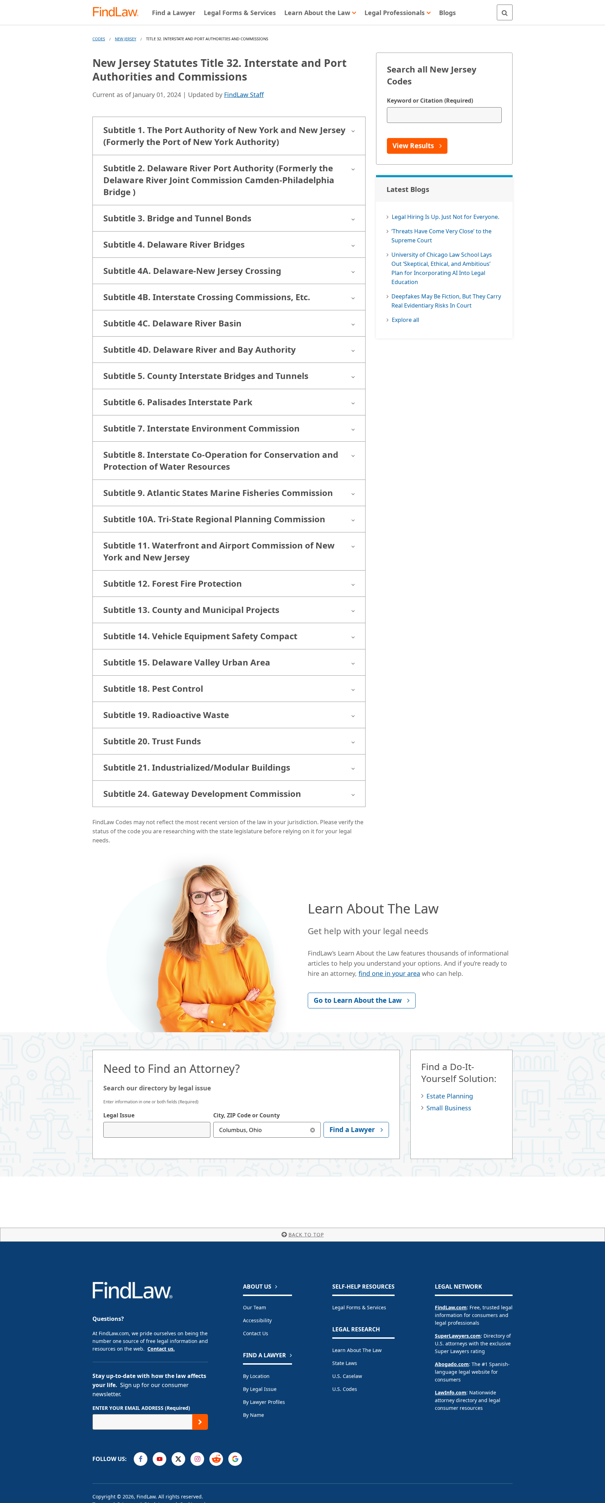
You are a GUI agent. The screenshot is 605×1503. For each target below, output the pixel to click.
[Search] (505, 12)
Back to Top (306, 1234)
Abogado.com (452, 1364)
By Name (253, 1415)
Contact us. (161, 1348)
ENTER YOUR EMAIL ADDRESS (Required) (141, 1408)
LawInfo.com (450, 1392)
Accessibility (257, 1320)
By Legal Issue (260, 1389)
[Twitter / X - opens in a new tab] (178, 1459)
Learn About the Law (357, 1350)
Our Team (254, 1307)
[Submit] (200, 1422)
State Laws (344, 1363)
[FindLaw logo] (118, 12)
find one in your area (389, 973)
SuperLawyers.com (458, 1335)
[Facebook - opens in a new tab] (140, 1459)
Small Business (448, 1108)
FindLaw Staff (244, 94)
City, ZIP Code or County (246, 1115)
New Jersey (125, 38)
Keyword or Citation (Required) (430, 100)
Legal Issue (118, 1115)
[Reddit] (216, 1459)
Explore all (405, 320)
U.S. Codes (344, 1389)
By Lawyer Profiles (264, 1402)
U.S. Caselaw (347, 1376)
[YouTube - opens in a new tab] (159, 1459)
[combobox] (156, 1130)
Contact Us (255, 1333)
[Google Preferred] (235, 1459)
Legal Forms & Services (359, 1307)
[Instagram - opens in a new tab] (197, 1459)
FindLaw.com (451, 1307)
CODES (98, 38)
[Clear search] (313, 1130)
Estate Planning (449, 1096)
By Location (256, 1376)
